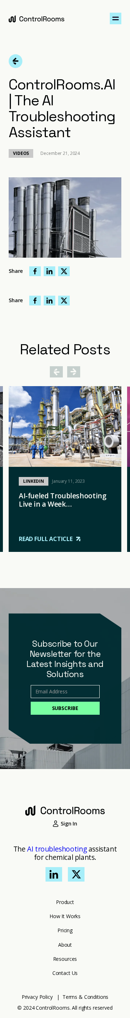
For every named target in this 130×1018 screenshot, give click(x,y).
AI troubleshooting (57, 849)
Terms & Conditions (85, 996)
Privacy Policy (37, 996)
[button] (115, 18)
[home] (36, 18)
